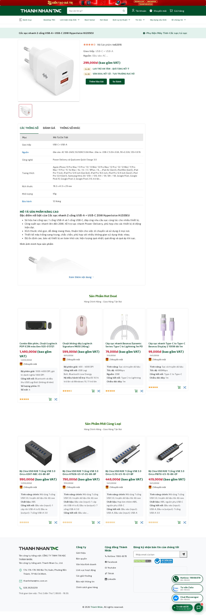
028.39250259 (30, 587)
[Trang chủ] (144, 33)
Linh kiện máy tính (68, 20)
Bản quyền (81, 558)
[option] (49, 71)
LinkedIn (111, 579)
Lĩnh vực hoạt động (86, 570)
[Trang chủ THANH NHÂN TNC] (41, 10)
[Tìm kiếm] (183, 554)
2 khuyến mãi (30, 364)
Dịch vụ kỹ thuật (120, 20)
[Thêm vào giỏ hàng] (50, 399)
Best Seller (90, 20)
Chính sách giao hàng (87, 587)
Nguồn (25, 152)
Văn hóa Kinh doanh (86, 564)
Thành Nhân (96, 607)
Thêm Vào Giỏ (96, 81)
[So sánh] (55, 399)
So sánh (117, 81)
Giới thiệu (81, 553)
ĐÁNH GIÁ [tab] (49, 127)
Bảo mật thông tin (85, 581)
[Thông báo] (163, 561)
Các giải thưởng (84, 575)
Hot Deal (104, 20)
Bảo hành (27, 201)
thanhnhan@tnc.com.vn (35, 580)
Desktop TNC (49, 20)
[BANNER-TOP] (103, 3)
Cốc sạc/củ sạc (178, 33)
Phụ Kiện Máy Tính (157, 33)
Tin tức (139, 20)
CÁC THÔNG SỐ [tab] (29, 127)
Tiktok (110, 573)
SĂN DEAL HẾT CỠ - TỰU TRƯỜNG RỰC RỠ (113, 74)
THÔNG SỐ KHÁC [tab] (70, 127)
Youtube (111, 567)
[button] (117, 82)
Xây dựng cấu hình (158, 20)
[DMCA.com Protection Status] (142, 561)
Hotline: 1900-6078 (117, 556)
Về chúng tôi (177, 20)
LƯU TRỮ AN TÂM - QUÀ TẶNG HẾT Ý (111, 69)
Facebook (112, 562)
